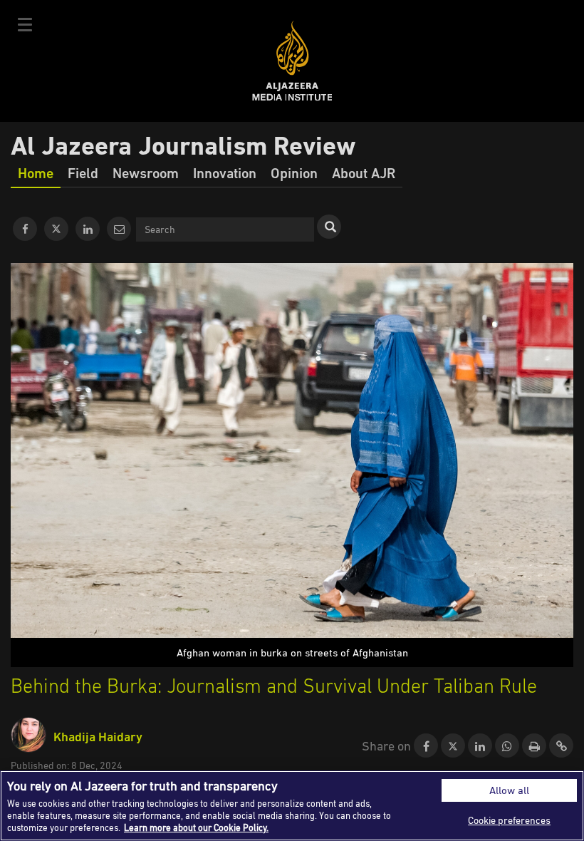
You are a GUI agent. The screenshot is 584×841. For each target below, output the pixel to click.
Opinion (294, 172)
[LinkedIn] (87, 228)
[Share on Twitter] (453, 746)
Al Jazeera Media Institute (292, 61)
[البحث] (329, 227)
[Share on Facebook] (426, 746)
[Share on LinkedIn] (480, 746)
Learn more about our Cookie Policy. (196, 827)
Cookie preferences (509, 820)
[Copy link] (561, 746)
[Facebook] (25, 228)
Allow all (509, 790)
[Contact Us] (119, 228)
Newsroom (146, 172)
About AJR (363, 172)
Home (35, 172)
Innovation (224, 172)
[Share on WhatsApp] (507, 746)
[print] (534, 746)
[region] (292, 805)
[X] (56, 228)
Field (83, 172)
